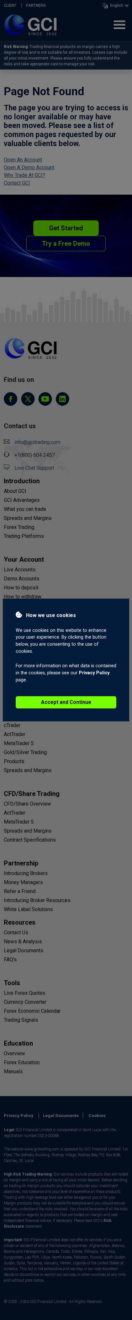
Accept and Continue (66, 702)
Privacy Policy (94, 673)
